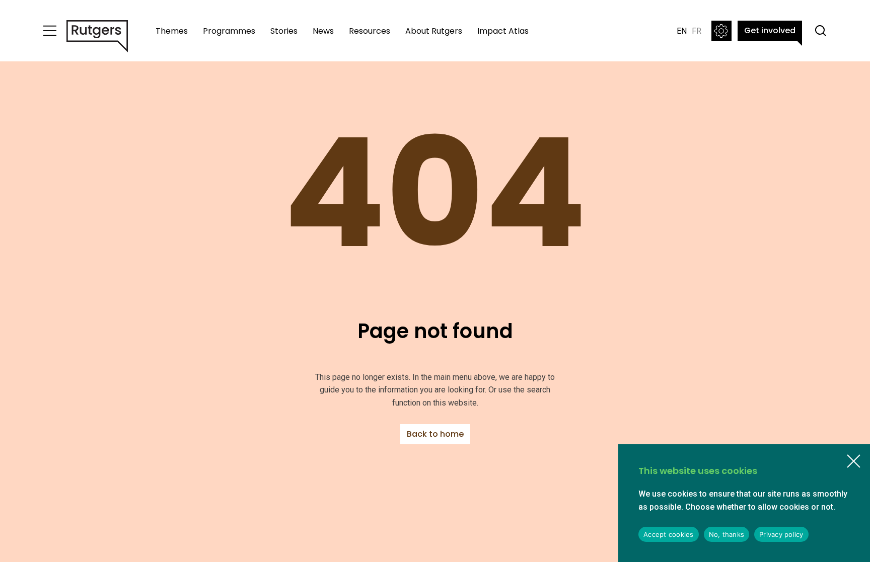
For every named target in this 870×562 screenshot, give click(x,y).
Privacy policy (781, 534)
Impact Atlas (503, 31)
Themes (172, 31)
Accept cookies (668, 534)
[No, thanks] (853, 460)
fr (696, 31)
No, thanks (727, 534)
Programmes (229, 31)
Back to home (435, 434)
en (682, 31)
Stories (284, 31)
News (323, 31)
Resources (369, 31)
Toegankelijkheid (721, 31)
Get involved (769, 30)
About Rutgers (433, 31)
